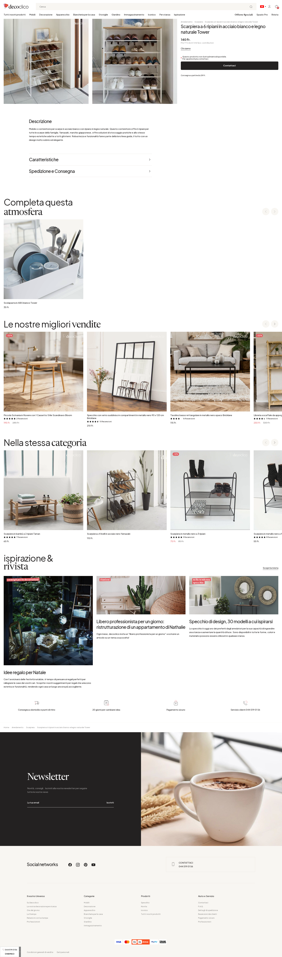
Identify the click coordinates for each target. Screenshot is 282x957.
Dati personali (63, 952)
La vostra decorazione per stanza (42, 906)
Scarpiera (199, 22)
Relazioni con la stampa (37, 918)
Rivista (274, 14)
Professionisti (33, 922)
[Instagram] (78, 866)
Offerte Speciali (244, 15)
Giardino (116, 14)
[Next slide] (274, 212)
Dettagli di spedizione (208, 910)
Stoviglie (103, 14)
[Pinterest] (86, 866)
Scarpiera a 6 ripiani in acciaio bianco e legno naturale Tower (231, 22)
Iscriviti (110, 802)
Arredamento (187, 22)
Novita (144, 906)
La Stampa (31, 914)
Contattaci (229, 65)
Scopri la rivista (270, 567)
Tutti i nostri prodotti (15, 14)
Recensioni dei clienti (207, 914)
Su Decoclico (33, 903)
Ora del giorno (33, 910)
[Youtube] (93, 866)
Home (6, 727)
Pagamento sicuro (206, 918)
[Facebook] (70, 866)
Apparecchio (62, 14)
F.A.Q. (200, 906)
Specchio (145, 903)
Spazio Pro (262, 14)
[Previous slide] (266, 212)
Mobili (32, 14)
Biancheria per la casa (84, 14)
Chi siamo (186, 48)
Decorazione (45, 14)
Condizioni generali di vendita (40, 952)
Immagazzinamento (134, 14)
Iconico (152, 14)
